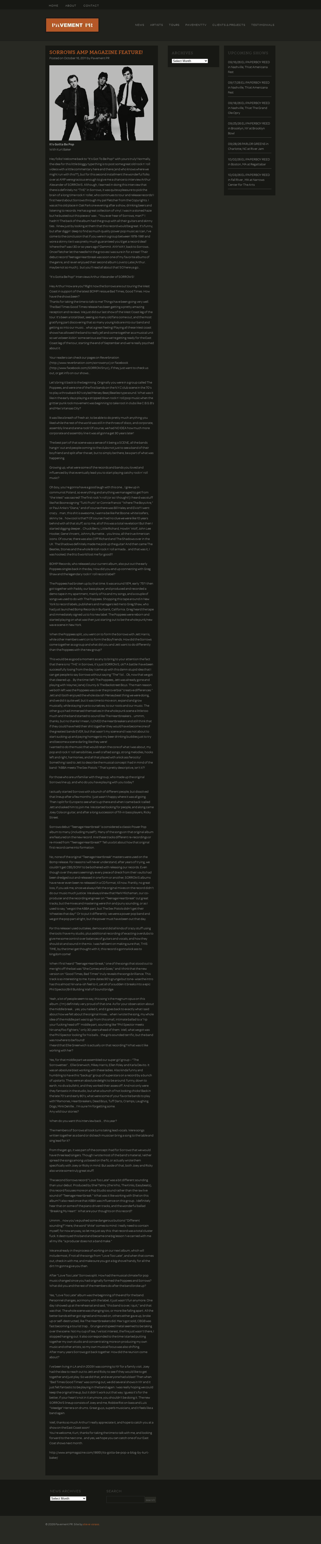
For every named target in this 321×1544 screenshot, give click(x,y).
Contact (91, 5)
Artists (156, 24)
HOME (53, 5)
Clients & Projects (228, 24)
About (70, 5)
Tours (174, 24)
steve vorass (91, 1524)
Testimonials (262, 24)
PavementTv (196, 24)
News (139, 24)
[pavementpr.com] (72, 31)
